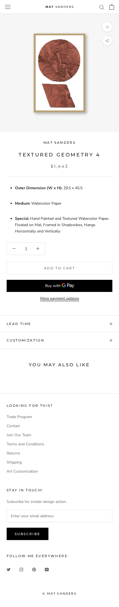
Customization (25, 340)
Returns (13, 453)
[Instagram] (21, 569)
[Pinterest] (34, 569)
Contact (13, 426)
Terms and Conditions (25, 444)
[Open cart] (111, 7)
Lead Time (19, 324)
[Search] (101, 7)
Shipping (14, 462)
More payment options (59, 298)
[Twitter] (9, 569)
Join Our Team (19, 435)
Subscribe (27, 534)
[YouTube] (47, 569)
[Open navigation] (8, 7)
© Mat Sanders (59, 593)
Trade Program (19, 416)
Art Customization (22, 471)
